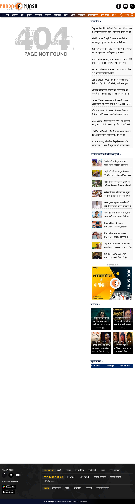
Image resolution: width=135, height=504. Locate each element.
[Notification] (121, 16)
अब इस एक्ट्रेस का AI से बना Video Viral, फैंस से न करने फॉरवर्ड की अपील (111, 71)
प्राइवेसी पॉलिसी (103, 488)
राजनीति (38, 15)
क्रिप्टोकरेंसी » (97, 361)
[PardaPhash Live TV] (127, 16)
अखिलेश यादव (49, 481)
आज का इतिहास (99, 477)
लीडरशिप (77, 488)
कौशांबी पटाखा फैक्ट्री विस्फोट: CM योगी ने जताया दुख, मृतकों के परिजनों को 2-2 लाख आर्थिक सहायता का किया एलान (109, 42)
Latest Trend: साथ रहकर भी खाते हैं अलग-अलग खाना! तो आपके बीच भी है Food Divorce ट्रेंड (111, 104)
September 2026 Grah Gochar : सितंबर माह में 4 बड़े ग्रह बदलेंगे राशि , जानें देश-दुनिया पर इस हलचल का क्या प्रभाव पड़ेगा (112, 32)
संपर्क (67, 488)
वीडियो (68, 470)
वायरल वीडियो (115, 477)
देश (22, 15)
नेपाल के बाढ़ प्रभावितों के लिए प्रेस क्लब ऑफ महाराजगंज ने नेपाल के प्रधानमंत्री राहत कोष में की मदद (111, 145)
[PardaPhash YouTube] (125, 8)
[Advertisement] (44, 88)
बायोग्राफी (92, 470)
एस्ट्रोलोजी (92, 15)
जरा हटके (104, 15)
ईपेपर (103, 470)
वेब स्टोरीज (79, 470)
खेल (65, 15)
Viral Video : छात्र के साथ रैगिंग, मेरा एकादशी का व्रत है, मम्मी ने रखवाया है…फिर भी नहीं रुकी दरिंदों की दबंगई (111, 125)
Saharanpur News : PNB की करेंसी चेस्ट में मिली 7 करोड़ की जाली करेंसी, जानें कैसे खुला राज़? (111, 83)
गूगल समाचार (115, 470)
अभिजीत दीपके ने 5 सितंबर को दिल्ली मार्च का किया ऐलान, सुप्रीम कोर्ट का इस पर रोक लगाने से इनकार (111, 94)
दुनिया (29, 15)
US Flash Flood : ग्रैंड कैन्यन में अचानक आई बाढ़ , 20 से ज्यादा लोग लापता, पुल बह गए (111, 133)
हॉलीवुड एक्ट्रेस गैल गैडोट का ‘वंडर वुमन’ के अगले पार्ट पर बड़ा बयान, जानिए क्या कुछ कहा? (112, 51)
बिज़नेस (47, 15)
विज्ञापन (89, 488)
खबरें (59, 470)
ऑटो (72, 15)
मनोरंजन (81, 15)
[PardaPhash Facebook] (118, 8)
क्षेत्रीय (14, 15)
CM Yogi (84, 477)
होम (7, 15)
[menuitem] (7, 15)
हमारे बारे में (56, 488)
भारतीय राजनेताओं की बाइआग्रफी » (106, 154)
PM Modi (70, 477)
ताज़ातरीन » (96, 21)
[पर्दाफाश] (18, 10)
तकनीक (57, 15)
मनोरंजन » (95, 304)
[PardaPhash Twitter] (132, 8)
